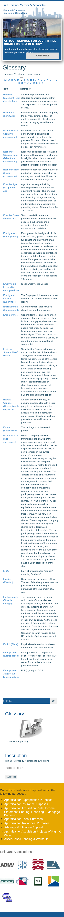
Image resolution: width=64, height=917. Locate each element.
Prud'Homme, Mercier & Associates (23, 5)
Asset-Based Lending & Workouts (26, 839)
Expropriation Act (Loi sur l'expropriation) (11, 673)
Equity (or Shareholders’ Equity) (10, 352)
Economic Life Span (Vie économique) (10, 133)
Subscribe (11, 777)
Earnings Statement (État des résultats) (11, 97)
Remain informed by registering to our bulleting (27, 758)
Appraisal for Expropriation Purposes (28, 800)
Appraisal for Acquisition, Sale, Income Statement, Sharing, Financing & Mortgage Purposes (32, 812)
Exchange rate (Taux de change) (10, 600)
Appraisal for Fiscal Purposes (23, 819)
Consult (43, 55)
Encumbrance (10, 314)
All (5, 79)
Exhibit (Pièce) (10, 644)
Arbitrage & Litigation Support (23, 827)
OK (53, 701)
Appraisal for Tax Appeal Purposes (26, 823)
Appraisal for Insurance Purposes (26, 804)
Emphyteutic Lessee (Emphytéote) (10, 298)
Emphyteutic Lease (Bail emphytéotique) (11, 287)
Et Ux (6, 571)
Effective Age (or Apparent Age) (10, 187)
